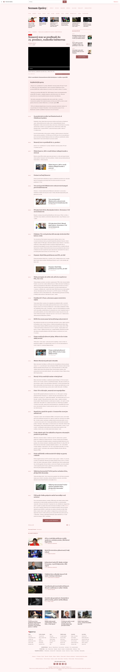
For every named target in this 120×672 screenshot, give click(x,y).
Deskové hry (68, 650)
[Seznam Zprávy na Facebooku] (54, 664)
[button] (32, 19)
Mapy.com (50, 647)
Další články (82, 56)
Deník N (66, 505)
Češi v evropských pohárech (74, 647)
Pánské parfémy (82, 650)
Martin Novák (51, 589)
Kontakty (50, 656)
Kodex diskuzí (60, 658)
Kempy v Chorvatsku (74, 636)
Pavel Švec (51, 601)
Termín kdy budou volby (32, 640)
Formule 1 (51, 642)
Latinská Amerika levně (74, 642)
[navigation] (1, 2)
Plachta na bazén (50, 648)
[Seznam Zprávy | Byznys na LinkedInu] (65, 664)
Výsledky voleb (30, 639)
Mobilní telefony (46, 650)
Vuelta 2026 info (41, 636)
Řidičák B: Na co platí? (85, 640)
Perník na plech (62, 644)
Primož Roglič (41, 642)
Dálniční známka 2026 (85, 637)
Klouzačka (63, 648)
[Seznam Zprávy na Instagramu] (60, 664)
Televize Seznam (47, 658)
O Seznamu (39, 656)
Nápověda (46, 656)
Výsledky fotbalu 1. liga (53, 637)
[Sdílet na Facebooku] (67, 525)
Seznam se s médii (54, 658)
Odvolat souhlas (71, 658)
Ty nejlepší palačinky (63, 636)
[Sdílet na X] (69, 525)
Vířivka (79, 648)
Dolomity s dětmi (73, 644)
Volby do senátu (30, 642)
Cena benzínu (67, 647)
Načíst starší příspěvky (51, 520)
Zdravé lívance (62, 639)
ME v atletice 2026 (52, 640)
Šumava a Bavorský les (74, 639)
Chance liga (51, 636)
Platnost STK (84, 644)
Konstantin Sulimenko (54, 577)
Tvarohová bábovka (63, 640)
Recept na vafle (62, 642)
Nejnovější (76, 31)
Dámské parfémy (58, 650)
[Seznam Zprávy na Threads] (63, 664)
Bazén (46, 648)
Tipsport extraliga (52, 639)
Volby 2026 (30, 636)
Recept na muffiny (63, 637)
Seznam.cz (116, 1)
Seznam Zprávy (32, 43)
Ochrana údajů (63, 656)
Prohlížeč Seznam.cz (39, 658)
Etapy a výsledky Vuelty (42, 637)
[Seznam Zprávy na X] (57, 664)
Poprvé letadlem (73, 637)
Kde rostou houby (61, 647)
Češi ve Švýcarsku (74, 640)
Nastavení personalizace (79, 658)
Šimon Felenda (51, 553)
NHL (50, 644)
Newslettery (66, 658)
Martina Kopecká (52, 543)
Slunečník (59, 648)
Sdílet (69, 44)
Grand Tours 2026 (41, 644)
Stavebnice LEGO (53, 650)
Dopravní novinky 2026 (85, 639)
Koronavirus (39, 529)
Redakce (54, 656)
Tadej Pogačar (41, 640)
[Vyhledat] (65, 2)
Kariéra (42, 656)
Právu (38, 365)
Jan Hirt (40, 639)
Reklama (58, 656)
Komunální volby (30, 644)
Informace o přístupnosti (70, 656)
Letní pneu (63, 650)
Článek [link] (30, 50)
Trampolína (55, 648)
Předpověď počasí (55, 647)
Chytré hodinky (76, 650)
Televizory (72, 650)
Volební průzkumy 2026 (31, 637)
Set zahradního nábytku (68, 648)
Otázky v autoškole (85, 642)
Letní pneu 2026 (84, 636)
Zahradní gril (75, 648)
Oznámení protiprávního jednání (81, 656)
